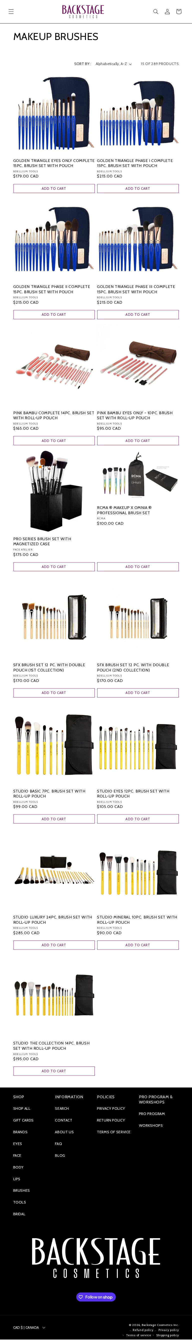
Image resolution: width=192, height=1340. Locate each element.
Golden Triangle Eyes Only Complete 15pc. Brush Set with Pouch (54, 163)
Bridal (19, 1214)
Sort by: (82, 64)
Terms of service (138, 1335)
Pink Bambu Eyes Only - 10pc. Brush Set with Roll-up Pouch (134, 415)
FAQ (58, 1144)
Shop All (21, 1108)
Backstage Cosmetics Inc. (160, 1325)
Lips (17, 1179)
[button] (11, 11)
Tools (19, 1202)
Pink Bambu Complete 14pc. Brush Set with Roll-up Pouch (53, 415)
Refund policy (143, 1330)
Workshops (151, 1125)
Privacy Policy (111, 1108)
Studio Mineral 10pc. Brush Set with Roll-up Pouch (137, 919)
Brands (20, 1132)
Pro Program (152, 1114)
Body (18, 1167)
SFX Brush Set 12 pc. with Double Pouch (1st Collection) (49, 667)
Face (17, 1155)
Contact (63, 1120)
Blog (60, 1155)
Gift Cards (23, 1120)
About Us (64, 1132)
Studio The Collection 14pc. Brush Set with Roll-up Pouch (51, 1045)
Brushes (21, 1190)
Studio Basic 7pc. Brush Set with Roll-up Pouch (49, 793)
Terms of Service (114, 1132)
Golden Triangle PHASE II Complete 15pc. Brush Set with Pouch (51, 289)
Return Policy (111, 1120)
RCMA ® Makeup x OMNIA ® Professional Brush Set (124, 510)
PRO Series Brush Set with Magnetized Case (42, 541)
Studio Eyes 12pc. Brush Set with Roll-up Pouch (133, 793)
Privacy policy (168, 1330)
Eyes (17, 1144)
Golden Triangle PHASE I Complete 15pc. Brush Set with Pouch (135, 163)
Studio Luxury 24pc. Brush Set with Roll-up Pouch (52, 919)
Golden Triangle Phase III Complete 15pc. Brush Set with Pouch (136, 289)
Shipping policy (167, 1335)
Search (62, 1108)
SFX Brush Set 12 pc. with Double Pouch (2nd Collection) (133, 667)
